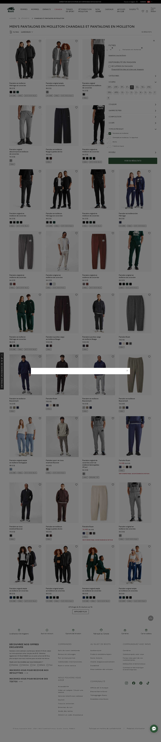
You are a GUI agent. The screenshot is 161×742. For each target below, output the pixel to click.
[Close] (127, 371)
